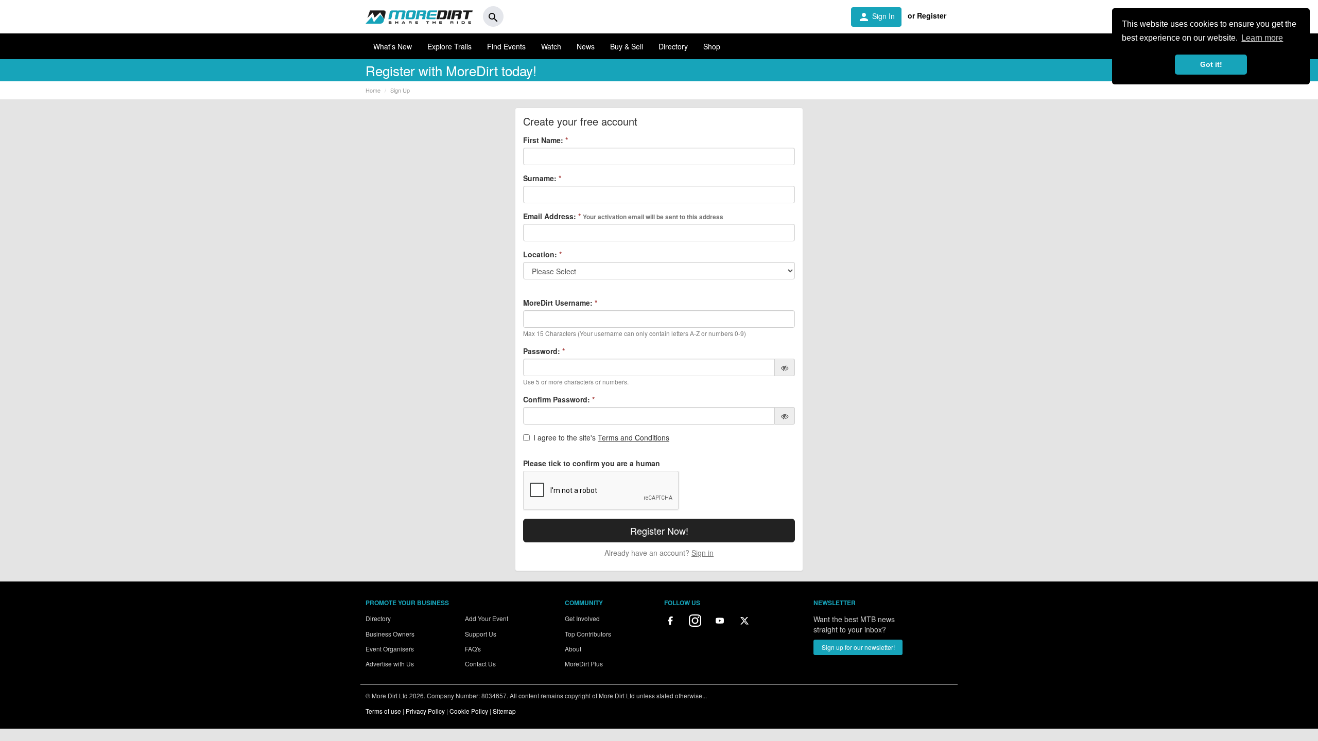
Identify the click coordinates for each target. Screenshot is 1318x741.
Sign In (876, 17)
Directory (673, 46)
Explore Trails (449, 46)
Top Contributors (588, 633)
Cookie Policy (468, 711)
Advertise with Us (390, 663)
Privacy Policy (425, 711)
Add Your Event (486, 618)
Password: (544, 351)
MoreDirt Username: (560, 302)
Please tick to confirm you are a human (591, 463)
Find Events (506, 46)
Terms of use (383, 711)
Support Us (480, 633)
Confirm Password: (559, 399)
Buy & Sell (626, 46)
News (586, 46)
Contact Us (480, 663)
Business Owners (390, 633)
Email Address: (623, 216)
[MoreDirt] (419, 16)
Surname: (542, 178)
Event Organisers (390, 648)
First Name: (545, 140)
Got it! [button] (1211, 64)
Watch (551, 46)
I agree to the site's (601, 437)
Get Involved (582, 618)
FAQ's (473, 648)
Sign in (702, 553)
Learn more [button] (1262, 37)
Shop (711, 46)
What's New (392, 46)
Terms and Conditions (633, 437)
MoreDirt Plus (584, 663)
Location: (542, 254)
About (573, 648)
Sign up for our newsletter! (858, 647)
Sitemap (504, 711)
